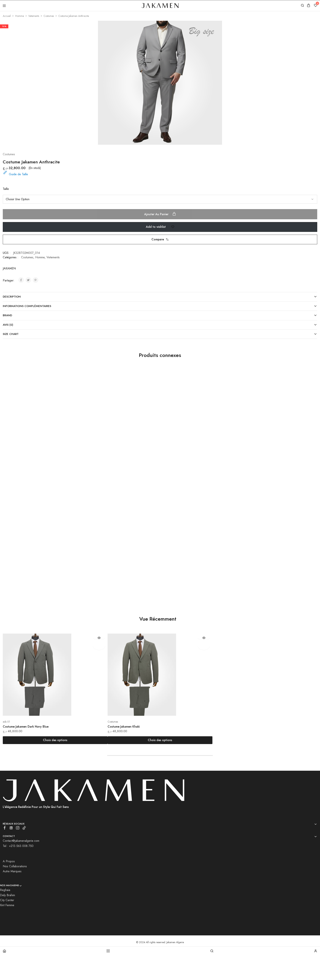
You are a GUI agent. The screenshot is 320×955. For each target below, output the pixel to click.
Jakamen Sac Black (120, 463)
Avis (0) (8, 325)
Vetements (33, 16)
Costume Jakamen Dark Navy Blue (26, 726)
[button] (160, 239)
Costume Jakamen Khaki (124, 726)
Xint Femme (7, 905)
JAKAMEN (9, 268)
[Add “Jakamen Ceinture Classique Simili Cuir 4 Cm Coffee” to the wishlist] (306, 382)
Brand (7, 315)
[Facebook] (4, 828)
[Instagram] (17, 828)
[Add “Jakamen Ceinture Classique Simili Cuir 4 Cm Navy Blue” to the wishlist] (201, 496)
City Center (7, 900)
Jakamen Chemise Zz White (21, 463)
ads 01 (6, 722)
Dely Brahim (7, 895)
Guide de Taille (18, 174)
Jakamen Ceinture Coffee (229, 577)
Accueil (7, 16)
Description (12, 297)
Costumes (49, 16)
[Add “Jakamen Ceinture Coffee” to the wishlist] (306, 496)
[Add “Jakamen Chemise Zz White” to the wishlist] (96, 382)
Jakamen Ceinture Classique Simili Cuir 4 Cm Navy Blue (145, 577)
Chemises (8, 458)
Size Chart (11, 334)
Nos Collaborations (15, 866)
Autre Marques (12, 871)
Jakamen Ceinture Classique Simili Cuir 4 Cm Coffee (247, 463)
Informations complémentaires (27, 306)
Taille (6, 189)
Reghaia (5, 890)
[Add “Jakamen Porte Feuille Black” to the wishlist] (96, 496)
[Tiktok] (24, 828)
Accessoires (114, 458)
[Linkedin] (11, 828)
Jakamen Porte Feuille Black (21, 577)
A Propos (9, 861)
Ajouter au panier (156, 214)
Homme (19, 16)
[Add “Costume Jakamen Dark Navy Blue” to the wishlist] (99, 646)
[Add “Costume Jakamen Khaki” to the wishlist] (204, 646)
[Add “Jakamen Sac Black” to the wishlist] (201, 382)
